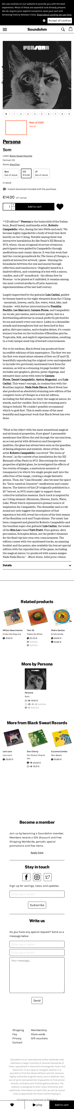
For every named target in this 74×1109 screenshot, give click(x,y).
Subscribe (37, 905)
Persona (11, 141)
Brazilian (15, 164)
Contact (17, 1042)
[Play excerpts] (6, 114)
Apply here (37, 852)
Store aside (38, 1034)
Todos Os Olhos (34, 634)
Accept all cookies (60, 20)
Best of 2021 (36, 122)
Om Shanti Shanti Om (36, 757)
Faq (14, 1034)
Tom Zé (30, 630)
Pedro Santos (58, 630)
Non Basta (56, 755)
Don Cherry (32, 751)
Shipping (18, 1030)
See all (32, 126)
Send (37, 1000)
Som (27, 696)
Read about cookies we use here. (54, 14)
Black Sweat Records (21, 155)
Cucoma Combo (59, 751)
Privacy (16, 1038)
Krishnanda (57, 634)
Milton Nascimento (13, 630)
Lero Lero (7, 751)
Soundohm (37, 29)
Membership (39, 1030)
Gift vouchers (39, 1038)
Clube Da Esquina (12, 634)
